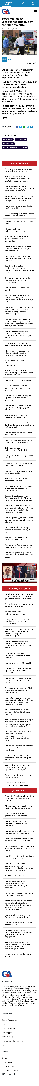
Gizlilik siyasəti (8, 1066)
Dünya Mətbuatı (9, 1028)
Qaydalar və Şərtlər (10, 1071)
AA (4, 59)
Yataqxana (7, 139)
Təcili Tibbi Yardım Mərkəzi (15, 148)
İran (3, 1045)
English (34, 4)
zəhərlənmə (8, 144)
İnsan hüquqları (9, 1037)
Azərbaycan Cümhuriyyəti (13, 1041)
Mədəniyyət (7, 1033)
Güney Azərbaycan (10, 1020)
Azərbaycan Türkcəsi (7, 4)
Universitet (21, 139)
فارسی (23, 4)
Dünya (4, 1024)
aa (9, 59)
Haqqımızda (7, 1062)
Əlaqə (4, 1058)
